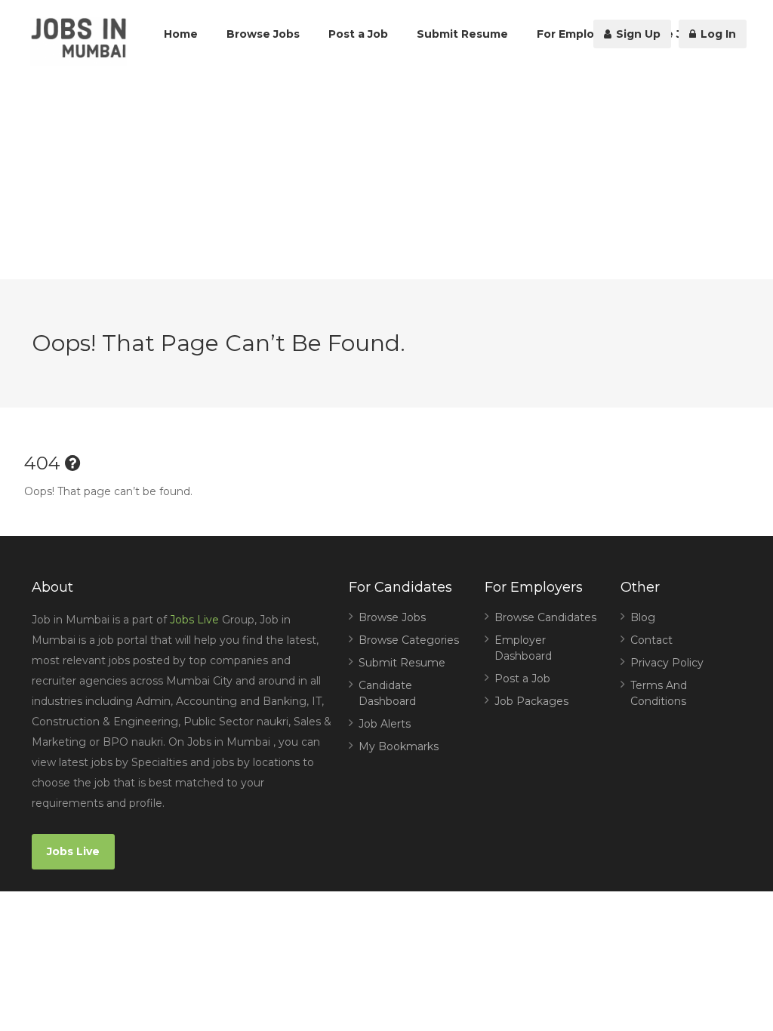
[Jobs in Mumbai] (78, 41)
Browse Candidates (545, 617)
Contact (651, 640)
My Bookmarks (399, 746)
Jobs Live (194, 619)
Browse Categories (409, 640)
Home (181, 34)
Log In (717, 34)
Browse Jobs (263, 34)
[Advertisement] (386, 173)
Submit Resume (462, 34)
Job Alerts (385, 724)
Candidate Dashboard (387, 693)
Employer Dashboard (523, 648)
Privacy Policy (667, 662)
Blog (642, 617)
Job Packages (531, 701)
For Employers (577, 34)
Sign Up (637, 34)
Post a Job (358, 34)
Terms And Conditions (658, 693)
